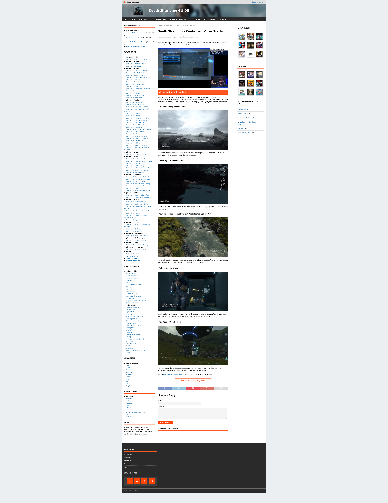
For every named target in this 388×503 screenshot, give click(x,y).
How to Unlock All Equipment (135, 321)
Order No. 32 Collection (133, 134)
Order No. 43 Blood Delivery (135, 166)
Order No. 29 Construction (134, 127)
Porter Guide (241, 114)
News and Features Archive (172, 374)
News (133, 19)
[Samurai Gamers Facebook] (130, 481)
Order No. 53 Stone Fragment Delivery (138, 190)
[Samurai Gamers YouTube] (144, 481)
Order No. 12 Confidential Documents (138, 89)
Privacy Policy (128, 454)
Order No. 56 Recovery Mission (136, 202)
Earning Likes (209, 19)
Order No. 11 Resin (132, 86)
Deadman (129, 372)
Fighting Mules (130, 312)
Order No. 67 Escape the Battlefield (137, 240)
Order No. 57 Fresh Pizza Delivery (137, 204)
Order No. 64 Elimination (134, 229)
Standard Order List (132, 261)
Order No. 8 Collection (133, 80)
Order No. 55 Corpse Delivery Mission (138, 197)
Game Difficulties (131, 276)
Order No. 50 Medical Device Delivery (138, 184)
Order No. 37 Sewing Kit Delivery (136, 145)
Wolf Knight (178, 37)
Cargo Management (132, 307)
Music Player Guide (243, 133)
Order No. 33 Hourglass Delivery (136, 136)
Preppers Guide (131, 323)
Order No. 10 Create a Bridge (135, 84)
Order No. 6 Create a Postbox (135, 75)
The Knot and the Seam (133, 285)
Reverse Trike (130, 330)
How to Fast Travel (132, 303)
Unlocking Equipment (178, 19)
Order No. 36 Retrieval (133, 143)
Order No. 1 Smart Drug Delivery (136, 59)
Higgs (127, 381)
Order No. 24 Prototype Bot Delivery (138, 118)
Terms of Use (128, 457)
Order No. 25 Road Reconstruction (137, 120)
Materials (129, 417)
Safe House (129, 289)
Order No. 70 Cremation (133, 254)
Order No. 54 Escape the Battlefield (137, 195)
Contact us (127, 461)
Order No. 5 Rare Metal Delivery (136, 73)
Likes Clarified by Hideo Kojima (136, 42)
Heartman (129, 374)
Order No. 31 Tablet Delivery (135, 132)
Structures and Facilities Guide (135, 339)
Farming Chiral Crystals (133, 334)
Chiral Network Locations (134, 325)
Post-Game (195, 19)
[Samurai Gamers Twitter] (137, 481)
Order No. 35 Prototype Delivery (136, 141)
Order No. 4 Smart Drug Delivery (136, 70)
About (126, 467)
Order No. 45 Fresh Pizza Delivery (137, 170)
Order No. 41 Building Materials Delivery (139, 161)
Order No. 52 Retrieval (133, 188)
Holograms (129, 348)
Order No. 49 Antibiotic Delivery (136, 181)
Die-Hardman (130, 370)
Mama (128, 377)
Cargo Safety (130, 332)
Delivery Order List (132, 258)
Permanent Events (132, 278)
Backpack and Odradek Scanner (136, 412)
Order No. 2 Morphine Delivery (136, 64)
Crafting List (160, 19)
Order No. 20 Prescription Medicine (137, 107)
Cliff (127, 383)
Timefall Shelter (131, 343)
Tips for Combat (131, 310)
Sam (127, 365)
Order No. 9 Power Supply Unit (136, 82)
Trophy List (129, 353)
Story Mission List (131, 256)
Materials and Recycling (133, 296)
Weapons (129, 398)
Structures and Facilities (133, 410)
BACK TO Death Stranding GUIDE (193, 381)
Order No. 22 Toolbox (133, 113)
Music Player (130, 341)
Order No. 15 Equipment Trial (135, 95)
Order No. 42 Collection (133, 163)
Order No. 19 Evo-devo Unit (135, 104)
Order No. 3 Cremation (133, 66)
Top (125, 19)
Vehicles (128, 408)
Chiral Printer (130, 291)
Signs (127, 414)
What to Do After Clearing (134, 316)
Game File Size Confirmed (134, 37)
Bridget (128, 386)
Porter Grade (130, 298)
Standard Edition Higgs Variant (135, 33)
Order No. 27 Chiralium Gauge (135, 122)
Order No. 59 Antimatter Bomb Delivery (139, 211)
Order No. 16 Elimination (134, 98)
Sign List (240, 128)
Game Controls (131, 273)
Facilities (222, 19)
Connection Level (131, 294)
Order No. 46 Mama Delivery (135, 172)
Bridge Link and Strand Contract (136, 301)
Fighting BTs (130, 314)
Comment (161, 407)
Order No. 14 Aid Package (134, 93)
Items (127, 405)
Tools (127, 401)
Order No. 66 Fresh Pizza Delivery (137, 236)
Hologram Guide (242, 109)
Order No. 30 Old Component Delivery (138, 129)
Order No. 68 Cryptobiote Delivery (137, 245)
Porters (128, 346)
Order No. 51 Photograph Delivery (137, 186)
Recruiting (127, 464)
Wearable (129, 403)
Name (160, 401)
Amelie (128, 368)
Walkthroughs (145, 19)
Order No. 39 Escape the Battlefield (137, 154)
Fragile (128, 379)
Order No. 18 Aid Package (134, 102)
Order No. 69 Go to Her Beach (136, 249)
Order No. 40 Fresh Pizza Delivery (137, 159)
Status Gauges (130, 280)
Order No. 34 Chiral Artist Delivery (137, 138)
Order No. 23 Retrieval (133, 116)
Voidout (128, 287)
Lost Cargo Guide (131, 319)
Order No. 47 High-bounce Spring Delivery (139, 177)
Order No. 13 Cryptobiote (134, 91)
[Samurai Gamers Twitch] (152, 481)
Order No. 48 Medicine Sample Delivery (138, 179)
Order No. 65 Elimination (134, 231)
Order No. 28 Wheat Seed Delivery (137, 125)
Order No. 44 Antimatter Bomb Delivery (139, 168)
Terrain (128, 282)
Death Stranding (190, 37)
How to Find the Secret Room (135, 350)
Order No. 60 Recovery (133, 213)
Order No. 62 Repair (132, 220)
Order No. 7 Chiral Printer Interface (137, 77)
